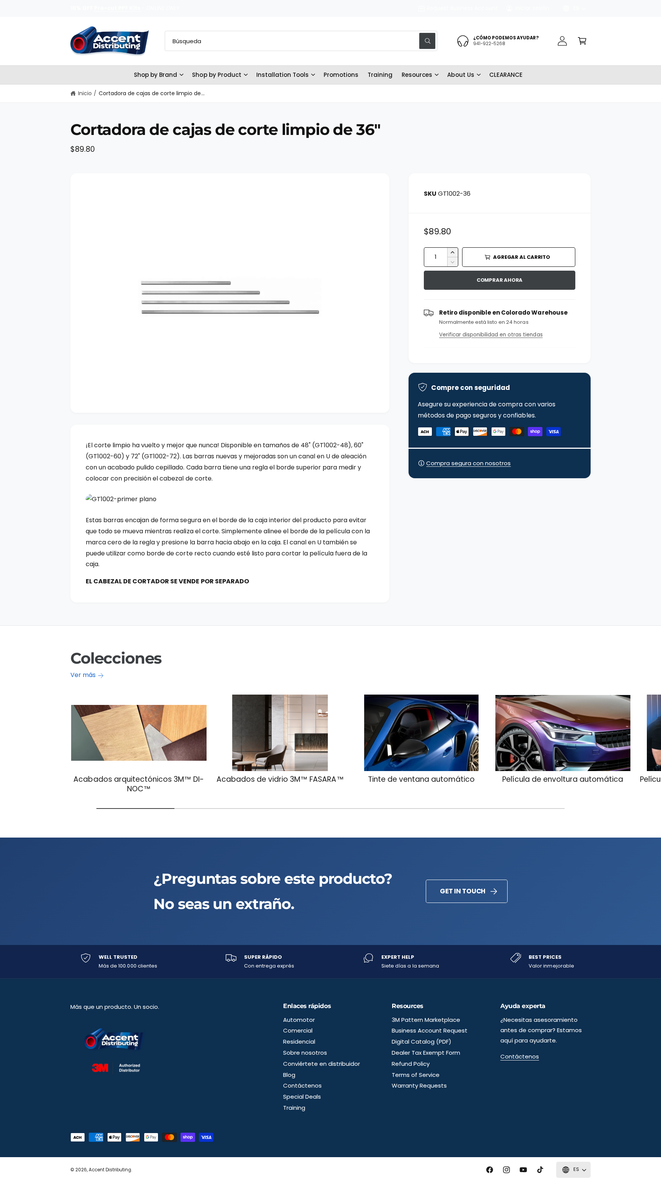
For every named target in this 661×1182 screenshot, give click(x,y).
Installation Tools (282, 75)
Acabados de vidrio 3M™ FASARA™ (280, 779)
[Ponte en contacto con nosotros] (562, 41)
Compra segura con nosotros (468, 463)
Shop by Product (216, 75)
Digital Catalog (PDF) (421, 1041)
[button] (582, 41)
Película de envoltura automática (562, 779)
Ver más (83, 675)
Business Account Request (429, 1030)
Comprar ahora (500, 280)
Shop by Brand (155, 75)
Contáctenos (302, 1085)
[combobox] (301, 41)
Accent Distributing (110, 1170)
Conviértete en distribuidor (321, 1064)
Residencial (299, 1041)
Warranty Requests (419, 1085)
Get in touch (462, 891)
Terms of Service (416, 1075)
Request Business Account (462, 8)
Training (294, 1108)
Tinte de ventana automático (421, 779)
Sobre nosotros (305, 1053)
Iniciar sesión (532, 8)
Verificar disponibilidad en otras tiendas (491, 334)
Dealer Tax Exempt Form (426, 1053)
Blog (289, 1075)
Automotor (299, 1020)
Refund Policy (411, 1064)
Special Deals (302, 1097)
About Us (460, 75)
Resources (417, 75)
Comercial (298, 1030)
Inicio (85, 93)
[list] (330, 962)
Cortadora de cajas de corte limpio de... (152, 93)
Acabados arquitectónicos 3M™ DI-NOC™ (138, 784)
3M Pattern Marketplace (426, 1020)
